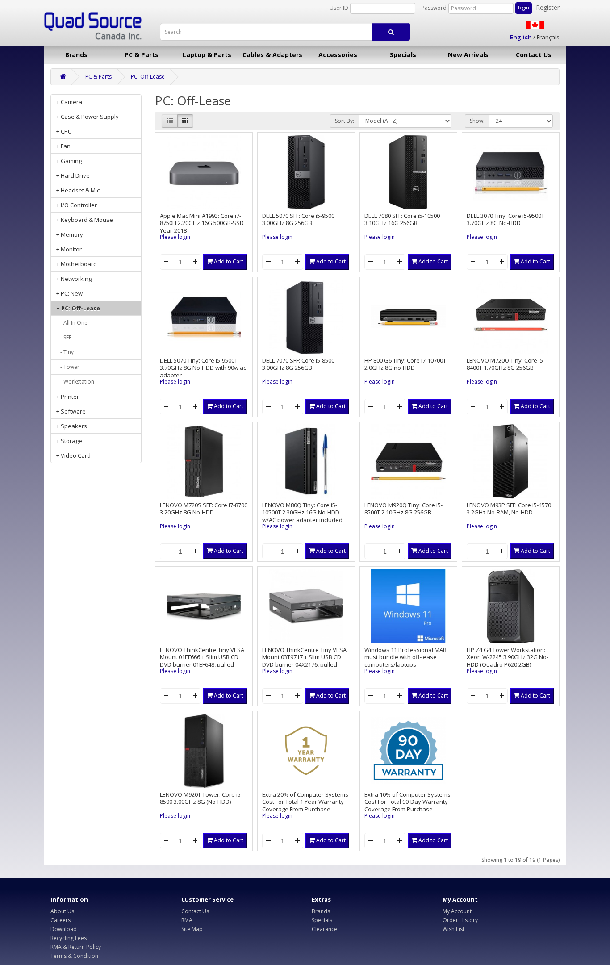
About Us (62, 911)
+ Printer (67, 397)
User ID (339, 8)
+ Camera (69, 102)
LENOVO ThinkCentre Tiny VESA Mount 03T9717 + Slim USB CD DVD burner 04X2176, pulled (304, 657)
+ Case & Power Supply (87, 117)
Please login (175, 237)
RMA (186, 920)
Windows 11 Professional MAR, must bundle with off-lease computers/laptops (406, 657)
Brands (76, 54)
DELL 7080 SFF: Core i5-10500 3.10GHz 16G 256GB (402, 219)
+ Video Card (73, 455)
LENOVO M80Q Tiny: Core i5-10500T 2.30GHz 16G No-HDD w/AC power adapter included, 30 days (303, 516)
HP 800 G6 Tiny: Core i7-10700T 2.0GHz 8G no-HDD (405, 364)
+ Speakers (71, 426)
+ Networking (74, 279)
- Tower (67, 367)
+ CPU (64, 131)
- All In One (72, 322)
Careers (60, 920)
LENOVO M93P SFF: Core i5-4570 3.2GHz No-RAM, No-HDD (509, 509)
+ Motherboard (76, 264)
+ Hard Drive (73, 175)
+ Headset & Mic (78, 190)
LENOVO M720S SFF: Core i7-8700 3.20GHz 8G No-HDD (203, 509)
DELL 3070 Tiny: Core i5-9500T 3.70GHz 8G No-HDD (505, 219)
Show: (477, 121)
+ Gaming (69, 161)
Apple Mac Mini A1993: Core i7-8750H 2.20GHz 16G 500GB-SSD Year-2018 (202, 223)
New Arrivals (468, 54)
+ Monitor (69, 249)
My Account (457, 911)
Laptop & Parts (207, 54)
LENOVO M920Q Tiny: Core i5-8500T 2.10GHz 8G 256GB (403, 509)
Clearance (324, 929)
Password (434, 8)
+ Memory (69, 234)
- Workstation (75, 381)
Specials (403, 54)
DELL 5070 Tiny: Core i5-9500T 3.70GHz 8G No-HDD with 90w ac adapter (203, 367)
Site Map (192, 929)
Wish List (453, 929)
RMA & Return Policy (75, 947)
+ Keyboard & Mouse (84, 220)
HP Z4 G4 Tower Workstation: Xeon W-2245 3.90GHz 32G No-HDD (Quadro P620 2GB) (507, 657)
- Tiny (65, 352)
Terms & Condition (74, 956)
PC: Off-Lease (148, 76)
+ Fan (63, 146)
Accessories (337, 54)
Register (548, 7)
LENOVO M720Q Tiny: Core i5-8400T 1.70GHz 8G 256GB (506, 364)
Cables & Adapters (272, 54)
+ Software (71, 411)
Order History (460, 920)
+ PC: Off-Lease (78, 308)
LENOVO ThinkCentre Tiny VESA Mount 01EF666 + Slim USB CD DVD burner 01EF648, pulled (202, 657)
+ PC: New (69, 293)
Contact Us (534, 54)
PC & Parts (142, 54)
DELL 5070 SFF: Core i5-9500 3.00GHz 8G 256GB (298, 219)
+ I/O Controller (76, 205)
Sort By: (344, 121)
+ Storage (69, 441)
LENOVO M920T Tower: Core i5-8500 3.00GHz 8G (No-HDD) (201, 798)
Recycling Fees (68, 938)
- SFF (63, 337)
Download (63, 929)
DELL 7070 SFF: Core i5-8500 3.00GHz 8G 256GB (298, 364)
